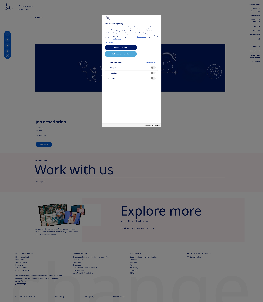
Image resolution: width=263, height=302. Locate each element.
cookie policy (117, 39)
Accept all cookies (120, 48)
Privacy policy (141, 37)
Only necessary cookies (121, 54)
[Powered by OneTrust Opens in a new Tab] (152, 125)
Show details (109, 42)
